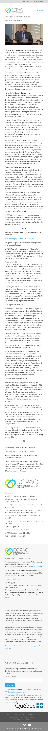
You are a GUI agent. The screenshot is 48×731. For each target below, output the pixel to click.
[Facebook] (20, 725)
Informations (18, 719)
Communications (33, 715)
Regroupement (20, 715)
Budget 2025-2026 (11, 536)
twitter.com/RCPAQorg (26, 239)
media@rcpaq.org (11, 239)
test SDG (8, 527)
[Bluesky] (24, 725)
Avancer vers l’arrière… (13, 530)
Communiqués (17, 20)
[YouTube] (29, 725)
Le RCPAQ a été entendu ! (14, 533)
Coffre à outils (29, 717)
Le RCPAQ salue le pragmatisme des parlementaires (23, 505)
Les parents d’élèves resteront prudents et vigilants (23, 521)
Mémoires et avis (16, 717)
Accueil (9, 715)
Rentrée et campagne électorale (16, 496)
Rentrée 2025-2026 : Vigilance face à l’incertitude (21, 516)
